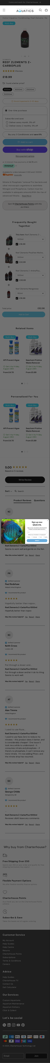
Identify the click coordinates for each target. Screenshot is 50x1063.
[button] (40, 10)
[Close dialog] (48, 521)
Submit (37, 540)
